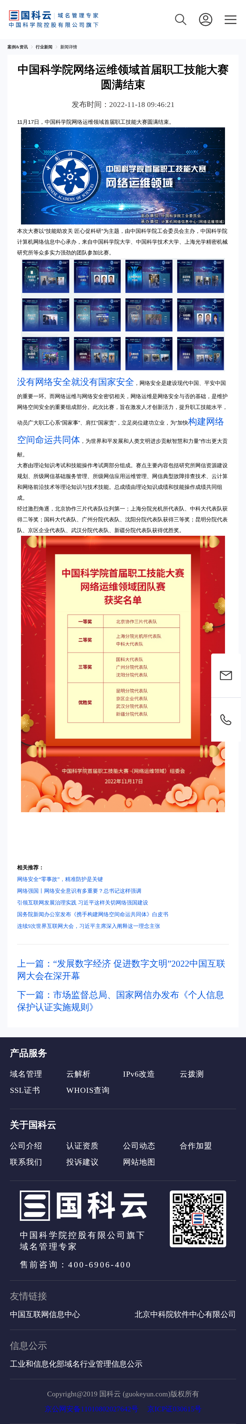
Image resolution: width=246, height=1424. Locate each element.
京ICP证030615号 (174, 1409)
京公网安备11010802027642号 (91, 1409)
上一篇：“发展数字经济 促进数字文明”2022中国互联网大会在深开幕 (121, 970)
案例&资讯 (18, 47)
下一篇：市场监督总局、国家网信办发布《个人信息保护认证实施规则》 (120, 1001)
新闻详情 (68, 47)
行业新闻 (44, 47)
